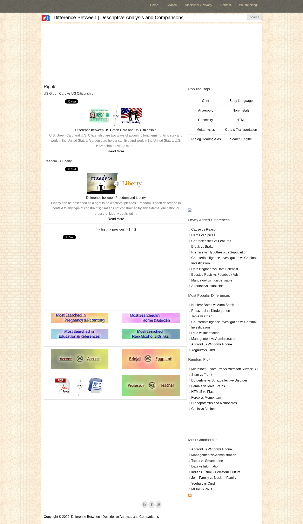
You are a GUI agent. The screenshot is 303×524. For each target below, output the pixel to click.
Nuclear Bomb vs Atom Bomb (212, 305)
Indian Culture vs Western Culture (216, 472)
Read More (116, 151)
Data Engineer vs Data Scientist (214, 269)
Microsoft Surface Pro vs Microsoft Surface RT (224, 369)
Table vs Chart (201, 316)
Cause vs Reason (204, 229)
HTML (240, 120)
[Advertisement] (151, 52)
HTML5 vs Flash (203, 391)
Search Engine (241, 139)
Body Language (241, 100)
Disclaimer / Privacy (198, 5)
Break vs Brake (202, 246)
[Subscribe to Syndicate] (189, 496)
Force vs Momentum (206, 397)
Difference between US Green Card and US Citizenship (115, 130)
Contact (225, 5)
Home (154, 5)
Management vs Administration (213, 338)
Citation (172, 5)
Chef (205, 100)
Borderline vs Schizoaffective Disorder (219, 380)
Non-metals (241, 110)
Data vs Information (205, 333)
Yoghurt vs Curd (203, 350)
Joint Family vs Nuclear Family (213, 477)
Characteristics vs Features (211, 241)
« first (102, 229)
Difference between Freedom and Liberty (116, 197)
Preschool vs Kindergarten (210, 310)
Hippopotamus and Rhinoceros (214, 403)
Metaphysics (205, 129)
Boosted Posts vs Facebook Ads (214, 274)
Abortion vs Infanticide (207, 286)
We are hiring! (248, 5)
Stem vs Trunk (201, 374)
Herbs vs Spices (203, 235)
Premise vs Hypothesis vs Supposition (219, 252)
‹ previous (117, 229)
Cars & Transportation (241, 129)
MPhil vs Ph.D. (202, 489)
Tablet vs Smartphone (207, 461)
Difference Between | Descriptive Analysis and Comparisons (118, 17)
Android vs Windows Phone (211, 344)
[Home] (45, 18)
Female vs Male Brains (208, 386)
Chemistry (205, 120)
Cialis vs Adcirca (203, 409)
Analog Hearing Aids (205, 139)
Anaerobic (205, 110)
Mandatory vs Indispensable (211, 280)
